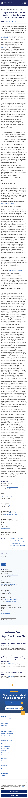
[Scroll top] (23, 713)
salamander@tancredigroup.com (9, 496)
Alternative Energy (14, 545)
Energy (11, 547)
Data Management (19, 547)
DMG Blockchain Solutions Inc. (11, 41)
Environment (13, 538)
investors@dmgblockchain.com (12, 513)
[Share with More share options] (22, 22)
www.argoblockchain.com (7, 203)
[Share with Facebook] (13, 22)
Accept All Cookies (14, 795)
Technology (20, 538)
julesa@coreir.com (5, 528)
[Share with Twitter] (10, 22)
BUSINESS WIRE (15, 36)
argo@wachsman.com (12, 487)
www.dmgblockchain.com (15, 270)
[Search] (22, 3)
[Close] (26, 782)
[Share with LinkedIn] (7, 22)
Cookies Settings (14, 791)
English (4, 564)
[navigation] (25, 3)
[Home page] (7, 3)
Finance (12, 541)
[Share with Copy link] (19, 22)
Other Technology (19, 541)
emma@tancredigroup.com (8, 505)
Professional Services (15, 543)
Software (22, 545)
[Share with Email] (16, 22)
